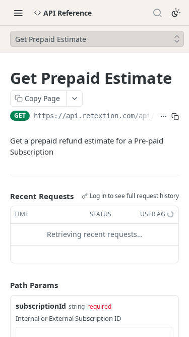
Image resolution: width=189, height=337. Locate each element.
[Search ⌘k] (157, 13)
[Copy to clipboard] (175, 117)
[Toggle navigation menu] (18, 13)
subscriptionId (41, 306)
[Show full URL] (163, 117)
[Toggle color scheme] (176, 13)
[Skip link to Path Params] (3, 285)
